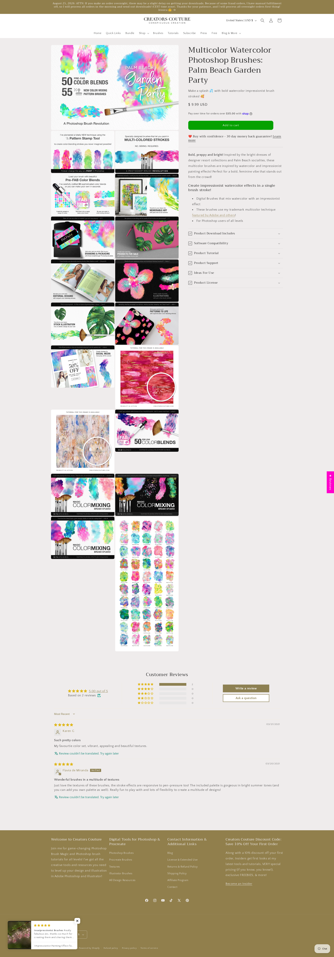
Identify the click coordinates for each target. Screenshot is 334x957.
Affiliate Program (177, 880)
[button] (144, 33)
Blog (170, 853)
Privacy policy (129, 948)
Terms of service (149, 948)
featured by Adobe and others (213, 215)
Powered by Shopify (89, 948)
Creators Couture (69, 948)
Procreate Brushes (120, 859)
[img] (63, 725)
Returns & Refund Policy (182, 866)
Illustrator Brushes (120, 873)
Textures (114, 866)
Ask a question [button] (246, 698)
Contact (172, 887)
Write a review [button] (246, 688)
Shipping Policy (177, 873)
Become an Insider (239, 884)
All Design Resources (122, 880)
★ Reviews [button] (330, 482)
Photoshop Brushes (121, 853)
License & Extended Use (182, 859)
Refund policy (111, 948)
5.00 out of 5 (98, 691)
